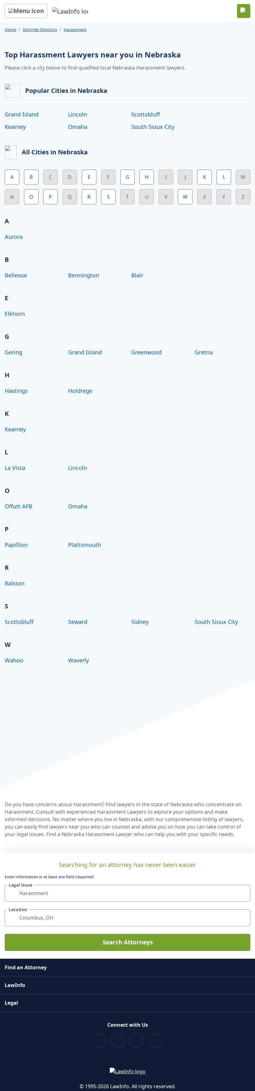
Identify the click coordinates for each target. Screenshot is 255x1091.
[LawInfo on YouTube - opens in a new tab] (137, 1041)
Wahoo (14, 660)
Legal (11, 1002)
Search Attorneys (128, 942)
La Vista (15, 468)
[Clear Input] (243, 893)
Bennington (83, 275)
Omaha (77, 127)
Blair (137, 275)
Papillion (16, 545)
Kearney (15, 127)
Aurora (14, 237)
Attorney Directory (40, 29)
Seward (77, 622)
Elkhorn (15, 314)
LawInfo (15, 985)
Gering (13, 352)
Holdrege (80, 391)
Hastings (16, 391)
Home (10, 29)
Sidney (140, 622)
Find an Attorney (26, 967)
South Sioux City (152, 127)
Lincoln (77, 114)
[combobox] (127, 893)
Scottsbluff (145, 114)
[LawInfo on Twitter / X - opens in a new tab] (118, 1041)
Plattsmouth (84, 545)
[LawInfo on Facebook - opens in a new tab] (99, 1041)
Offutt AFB (18, 506)
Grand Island (22, 114)
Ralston (15, 583)
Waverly (78, 660)
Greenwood (146, 352)
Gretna (204, 352)
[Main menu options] (26, 11)
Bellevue (16, 275)
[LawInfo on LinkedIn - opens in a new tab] (156, 1041)
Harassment (75, 29)
